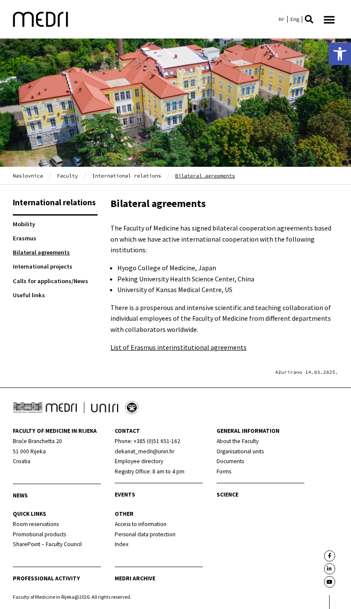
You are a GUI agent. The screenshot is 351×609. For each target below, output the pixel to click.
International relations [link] (126, 175)
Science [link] (227, 494)
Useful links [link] (29, 295)
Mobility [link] (24, 224)
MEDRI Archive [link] (135, 578)
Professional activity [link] (46, 578)
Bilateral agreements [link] (41, 252)
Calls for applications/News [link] (50, 281)
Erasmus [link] (24, 238)
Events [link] (125, 494)
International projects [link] (42, 266)
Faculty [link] (67, 175)
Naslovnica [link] (28, 175)
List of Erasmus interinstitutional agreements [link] (178, 347)
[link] (340, 54)
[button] (309, 19)
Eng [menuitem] (294, 19)
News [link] (20, 495)
